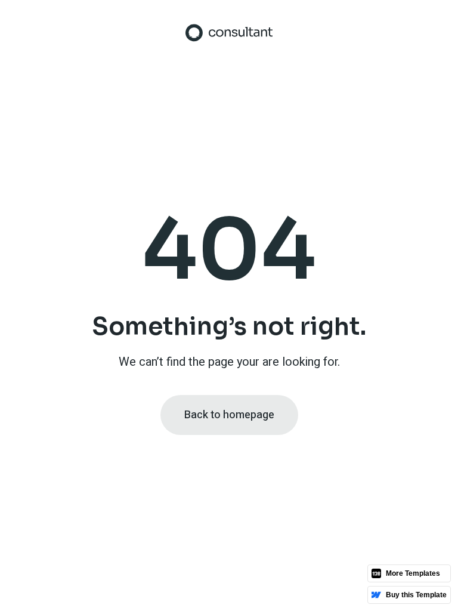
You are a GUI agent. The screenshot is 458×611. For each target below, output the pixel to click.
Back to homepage (229, 415)
